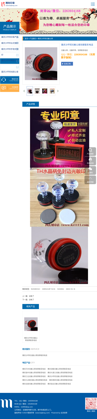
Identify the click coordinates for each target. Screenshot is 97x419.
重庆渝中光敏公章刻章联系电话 (34, 372)
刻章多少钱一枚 (70, 289)
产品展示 (33, 38)
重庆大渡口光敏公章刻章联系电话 (60, 372)
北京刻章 (64, 413)
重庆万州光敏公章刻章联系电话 (34, 369)
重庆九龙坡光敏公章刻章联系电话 (34, 380)
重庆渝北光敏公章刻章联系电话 (59, 384)
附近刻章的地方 (35, 289)
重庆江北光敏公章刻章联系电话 (34, 376)
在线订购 (67, 64)
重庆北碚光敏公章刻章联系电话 (34, 384)
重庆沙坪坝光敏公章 (45, 38)
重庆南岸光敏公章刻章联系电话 (60, 380)
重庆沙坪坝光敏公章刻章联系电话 (34, 355)
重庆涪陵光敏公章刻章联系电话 (59, 369)
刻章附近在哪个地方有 (48, 289)
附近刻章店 (60, 289)
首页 (26, 38)
